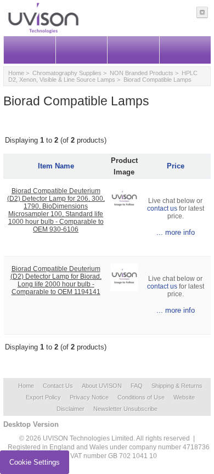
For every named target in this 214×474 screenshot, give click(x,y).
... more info (175, 232)
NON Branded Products (141, 73)
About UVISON (102, 385)
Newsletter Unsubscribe (125, 408)
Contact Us (58, 385)
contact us (162, 208)
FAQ (137, 385)
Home (16, 73)
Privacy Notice (89, 397)
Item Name (56, 166)
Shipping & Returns (176, 385)
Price (175, 166)
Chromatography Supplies (67, 73)
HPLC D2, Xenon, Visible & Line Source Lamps (103, 76)
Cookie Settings (34, 462)
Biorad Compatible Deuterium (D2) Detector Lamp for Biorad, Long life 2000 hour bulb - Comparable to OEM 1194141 (56, 280)
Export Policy (43, 397)
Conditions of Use (141, 397)
